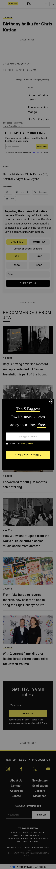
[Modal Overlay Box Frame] (28, 434)
